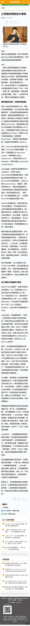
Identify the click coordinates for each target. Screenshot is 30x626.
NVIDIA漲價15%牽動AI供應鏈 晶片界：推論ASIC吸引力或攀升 (16, 542)
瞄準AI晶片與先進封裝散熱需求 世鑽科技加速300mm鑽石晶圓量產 (16, 588)
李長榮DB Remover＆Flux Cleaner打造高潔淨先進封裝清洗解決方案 (16, 570)
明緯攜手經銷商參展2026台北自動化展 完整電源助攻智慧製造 (16, 564)
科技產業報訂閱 (17, 598)
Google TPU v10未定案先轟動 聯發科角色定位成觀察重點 (15, 537)
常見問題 (14, 600)
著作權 (24, 598)
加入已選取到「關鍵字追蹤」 (11, 510)
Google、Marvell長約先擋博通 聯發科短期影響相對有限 (16, 525)
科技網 (3, 8)
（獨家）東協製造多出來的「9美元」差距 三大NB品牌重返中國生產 (16, 531)
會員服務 (10, 598)
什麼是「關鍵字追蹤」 (9, 514)
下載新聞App (7, 605)
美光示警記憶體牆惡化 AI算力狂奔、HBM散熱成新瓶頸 (15, 548)
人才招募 (19, 600)
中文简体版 (12, 602)
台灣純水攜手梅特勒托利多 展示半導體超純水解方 (16, 576)
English (19, 602)
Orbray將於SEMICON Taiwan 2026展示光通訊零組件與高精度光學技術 (16, 582)
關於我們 (4, 598)
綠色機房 (5, 507)
